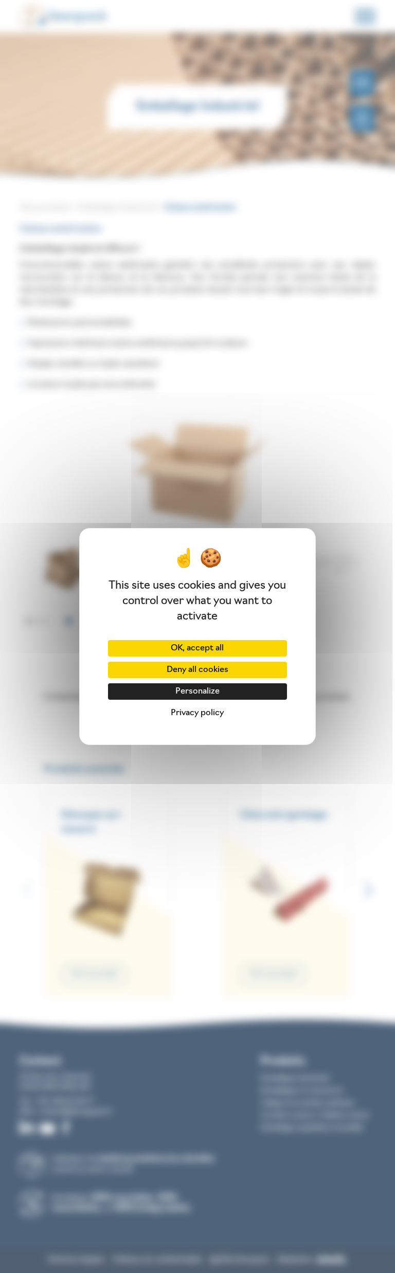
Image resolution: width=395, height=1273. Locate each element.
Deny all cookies (197, 670)
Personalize (197, 691)
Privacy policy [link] (197, 713)
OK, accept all (197, 648)
